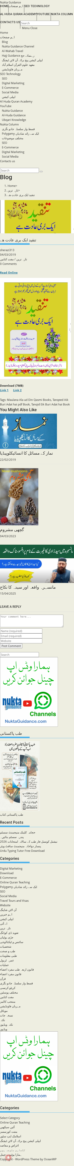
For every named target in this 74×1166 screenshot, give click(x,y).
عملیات (4, 965)
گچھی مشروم (12, 529)
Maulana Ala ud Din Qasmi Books (29, 400)
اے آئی (3, 923)
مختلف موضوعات (12, 138)
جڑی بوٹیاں (6, 937)
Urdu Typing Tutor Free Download (22, 851)
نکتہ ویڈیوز (6, 1024)
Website (5, 905)
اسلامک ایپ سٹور (10, 1136)
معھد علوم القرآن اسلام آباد (18, 65)
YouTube (5, 106)
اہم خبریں (6, 914)
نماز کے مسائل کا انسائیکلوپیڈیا (26, 453)
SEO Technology (10, 74)
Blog (5, 42)
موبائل (4, 1011)
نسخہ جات (6, 1015)
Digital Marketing (13, 83)
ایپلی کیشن (8, 97)
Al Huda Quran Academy (16, 101)
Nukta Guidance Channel (18, 46)
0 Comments (8, 264)
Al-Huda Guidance (14, 115)
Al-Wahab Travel (12, 51)
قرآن (3, 978)
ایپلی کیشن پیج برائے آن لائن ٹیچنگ (22, 60)
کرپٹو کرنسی (7, 988)
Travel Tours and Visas (14, 900)
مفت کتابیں (7, 259)
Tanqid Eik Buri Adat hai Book (50, 404)
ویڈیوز (3, 1029)
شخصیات (5, 946)
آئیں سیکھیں (7, 1127)
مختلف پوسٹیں (9, 992)
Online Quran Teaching (15, 882)
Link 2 (17, 390)
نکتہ (2, 1020)
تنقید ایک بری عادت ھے (21, 195)
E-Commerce (10, 88)
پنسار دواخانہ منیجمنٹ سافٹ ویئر (20, 846)
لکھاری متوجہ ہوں (12, 1150)
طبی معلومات (8, 956)
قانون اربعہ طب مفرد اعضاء (17, 969)
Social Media (10, 92)
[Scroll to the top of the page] (0, 1164)
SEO (4, 78)
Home (4, 32)
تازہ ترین (21, 259)
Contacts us (7, 161)
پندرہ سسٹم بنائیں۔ (12, 837)
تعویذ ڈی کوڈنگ (9, 933)
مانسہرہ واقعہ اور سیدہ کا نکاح (28, 587)
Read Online (9, 272)
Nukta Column (9, 124)
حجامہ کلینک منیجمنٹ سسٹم (17, 832)
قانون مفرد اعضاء (10, 974)
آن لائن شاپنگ (8, 910)
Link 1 (4, 390)
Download (6, 873)
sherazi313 (7, 250)
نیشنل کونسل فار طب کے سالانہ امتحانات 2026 (28, 841)
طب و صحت (7, 951)
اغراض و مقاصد (9, 1145)
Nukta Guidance (10, 2)
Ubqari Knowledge (14, 120)
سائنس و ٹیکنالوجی (11, 942)
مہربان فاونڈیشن (12, 69)
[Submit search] (41, 171)
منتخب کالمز (7, 1001)
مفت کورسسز (8, 1131)
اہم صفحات (7, 37)
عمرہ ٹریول (7, 960)
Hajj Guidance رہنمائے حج (18, 55)
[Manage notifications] (8, 1158)
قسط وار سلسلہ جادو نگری (18, 129)
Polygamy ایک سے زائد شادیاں (20, 133)
